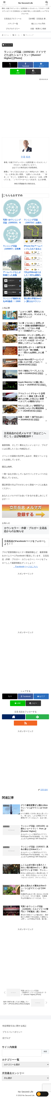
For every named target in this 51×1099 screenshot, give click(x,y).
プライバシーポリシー (12, 1032)
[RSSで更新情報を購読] (25, 723)
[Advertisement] (25, 108)
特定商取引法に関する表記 (14, 1026)
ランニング (8, 45)
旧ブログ (6, 1038)
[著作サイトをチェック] (13, 716)
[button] (33, 71)
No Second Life (25, 3)
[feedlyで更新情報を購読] (37, 716)
